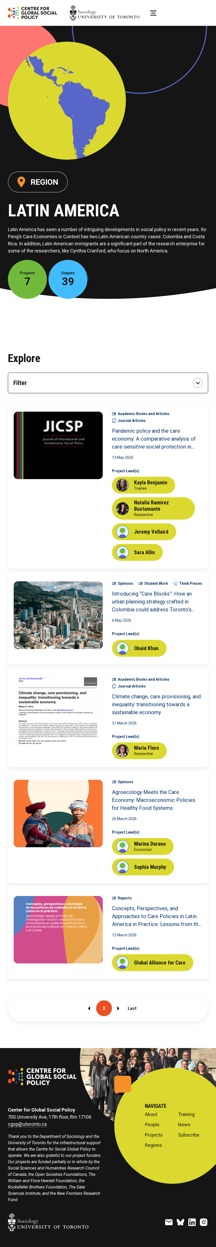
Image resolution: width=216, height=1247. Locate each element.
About (151, 1114)
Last (132, 1008)
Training (186, 1114)
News (184, 1124)
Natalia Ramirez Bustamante (151, 506)
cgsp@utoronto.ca (27, 1124)
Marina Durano (150, 843)
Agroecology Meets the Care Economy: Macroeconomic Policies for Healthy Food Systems (153, 800)
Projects (154, 1135)
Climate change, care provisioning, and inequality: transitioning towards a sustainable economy (156, 704)
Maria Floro (146, 748)
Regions (153, 1145)
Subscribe (188, 1135)
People (152, 1124)
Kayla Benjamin (150, 482)
